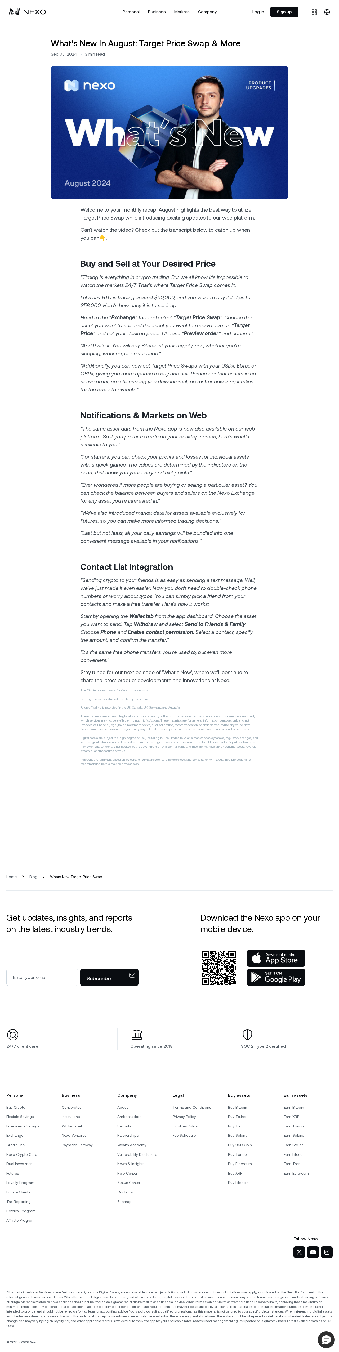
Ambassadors (129, 1116)
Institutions (71, 1116)
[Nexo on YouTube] (313, 1252)
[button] (326, 1339)
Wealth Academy (131, 1145)
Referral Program (21, 1211)
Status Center (128, 1182)
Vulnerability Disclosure (137, 1154)
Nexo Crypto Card (21, 1154)
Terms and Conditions (192, 1107)
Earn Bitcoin (294, 1107)
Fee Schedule (184, 1135)
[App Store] (276, 958)
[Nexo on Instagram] (327, 1252)
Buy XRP (235, 1173)
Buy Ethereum (240, 1164)
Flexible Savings (20, 1116)
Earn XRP (291, 1116)
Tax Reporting (18, 1201)
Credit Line (15, 1145)
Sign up (284, 11)
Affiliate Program (20, 1220)
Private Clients (18, 1192)
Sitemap (124, 1201)
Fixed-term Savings (22, 1126)
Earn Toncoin (295, 1126)
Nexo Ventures (74, 1135)
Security (124, 1126)
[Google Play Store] (276, 977)
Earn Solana (294, 1135)
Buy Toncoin (239, 1154)
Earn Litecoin (295, 1154)
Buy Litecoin (238, 1182)
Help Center (127, 1173)
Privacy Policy (184, 1116)
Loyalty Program (20, 1182)
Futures (12, 1173)
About (122, 1107)
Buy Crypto (15, 1107)
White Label (72, 1126)
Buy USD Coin (240, 1145)
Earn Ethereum (296, 1173)
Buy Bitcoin (237, 1107)
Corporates (71, 1107)
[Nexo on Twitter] (299, 1252)
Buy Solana (237, 1135)
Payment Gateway (77, 1145)
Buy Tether (237, 1116)
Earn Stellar (293, 1145)
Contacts (125, 1192)
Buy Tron (236, 1126)
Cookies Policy (185, 1126)
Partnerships (128, 1135)
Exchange (14, 1135)
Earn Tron (292, 1164)
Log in (258, 11)
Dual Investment (20, 1164)
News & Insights (130, 1164)
